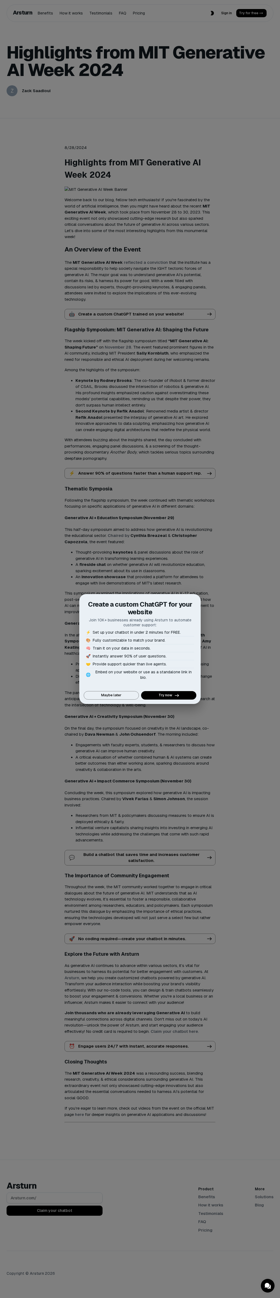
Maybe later (111, 695)
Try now (165, 695)
